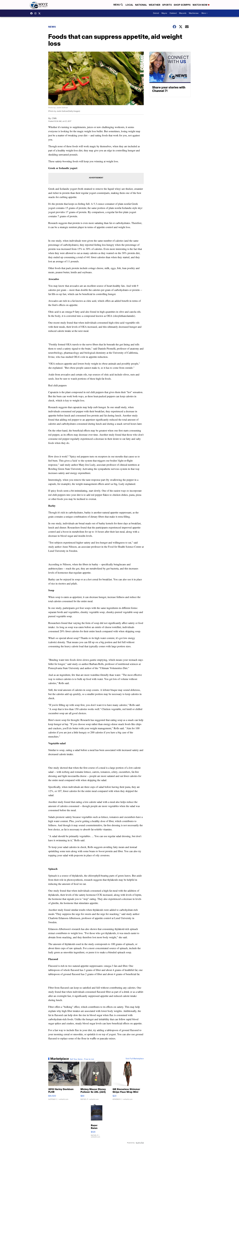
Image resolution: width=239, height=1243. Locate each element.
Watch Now (200, 4)
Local (129, 4)
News (52, 26)
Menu (117, 5)
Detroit (156, 13)
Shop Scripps (182, 4)
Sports (167, 4)
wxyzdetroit (32, 13)
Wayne (164, 13)
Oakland (173, 13)
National (141, 4)
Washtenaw (193, 13)
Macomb (182, 13)
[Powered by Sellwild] (140, 1143)
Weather (154, 4)
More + (204, 13)
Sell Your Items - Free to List (82, 1059)
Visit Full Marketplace (135, 1059)
